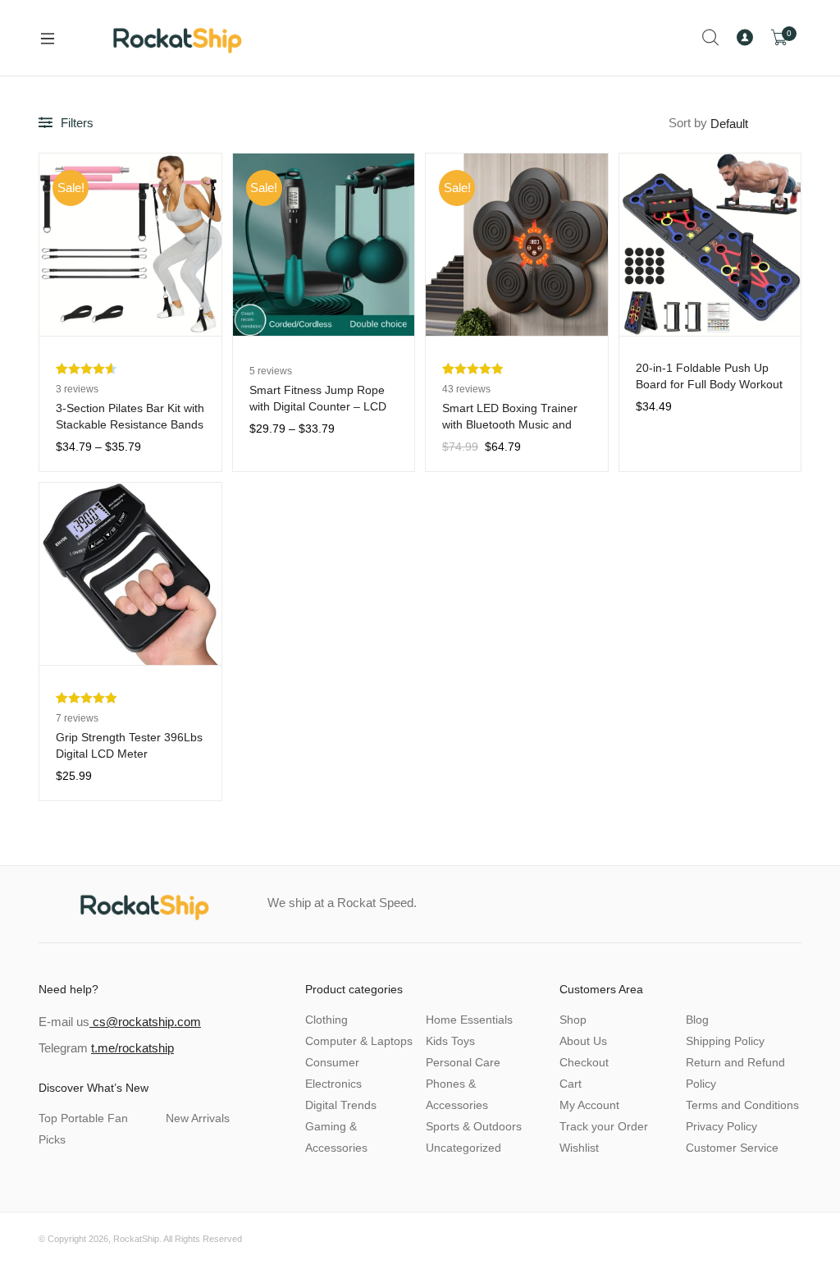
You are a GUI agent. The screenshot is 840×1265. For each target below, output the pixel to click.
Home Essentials (469, 1019)
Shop (573, 1019)
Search (711, 38)
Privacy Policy (721, 1126)
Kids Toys (450, 1040)
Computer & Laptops (359, 1040)
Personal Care (463, 1062)
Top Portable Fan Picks (83, 1128)
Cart (570, 1083)
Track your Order (603, 1126)
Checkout (584, 1062)
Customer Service (732, 1147)
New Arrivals (198, 1118)
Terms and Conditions (742, 1104)
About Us (583, 1040)
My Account (589, 1104)
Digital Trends (341, 1104)
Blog (697, 1019)
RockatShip (136, 1239)
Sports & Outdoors (474, 1126)
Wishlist (579, 1147)
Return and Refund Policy (735, 1073)
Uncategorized (463, 1147)
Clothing (326, 1019)
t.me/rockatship (132, 1048)
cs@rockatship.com (145, 1022)
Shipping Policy (725, 1040)
